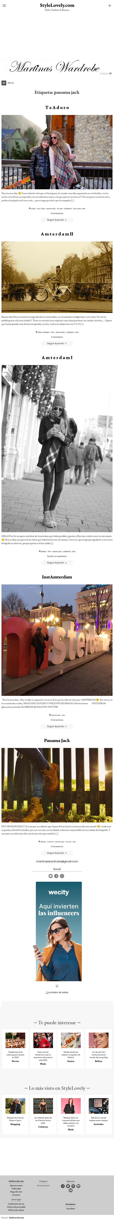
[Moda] (43, 1047)
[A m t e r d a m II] (57, 277)
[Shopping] (15, 1113)
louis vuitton (41, 208)
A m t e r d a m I (57, 358)
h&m (52, 332)
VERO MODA (77, 208)
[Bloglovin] (62, 876)
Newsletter (71, 1204)
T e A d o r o (57, 107)
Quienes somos (16, 1186)
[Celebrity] (43, 1113)
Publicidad (16, 1189)
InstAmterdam (57, 577)
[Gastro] (71, 1047)
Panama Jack (57, 740)
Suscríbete (70, 1209)
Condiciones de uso (16, 1204)
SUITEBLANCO (68, 208)
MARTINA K (50, 842)
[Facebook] (56, 876)
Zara (83, 208)
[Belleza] (99, 1047)
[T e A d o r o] (57, 152)
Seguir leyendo (56, 219)
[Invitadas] (99, 1113)
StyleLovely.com (57, 5)
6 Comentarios (57, 213)
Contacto (16, 1195)
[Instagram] (78, 1186)
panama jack (51, 208)
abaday (43, 551)
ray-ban (60, 208)
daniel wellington (44, 332)
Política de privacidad (16, 1207)
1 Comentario (57, 337)
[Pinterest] (73, 1186)
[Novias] (15, 1047)
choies (33, 208)
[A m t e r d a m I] (57, 448)
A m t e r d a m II (57, 234)
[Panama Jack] (57, 785)
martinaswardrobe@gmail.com (57, 861)
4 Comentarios (57, 720)
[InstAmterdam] (57, 640)
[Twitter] (51, 876)
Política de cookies (16, 1210)
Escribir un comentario (57, 556)
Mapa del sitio (16, 1192)
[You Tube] (70, 1190)
